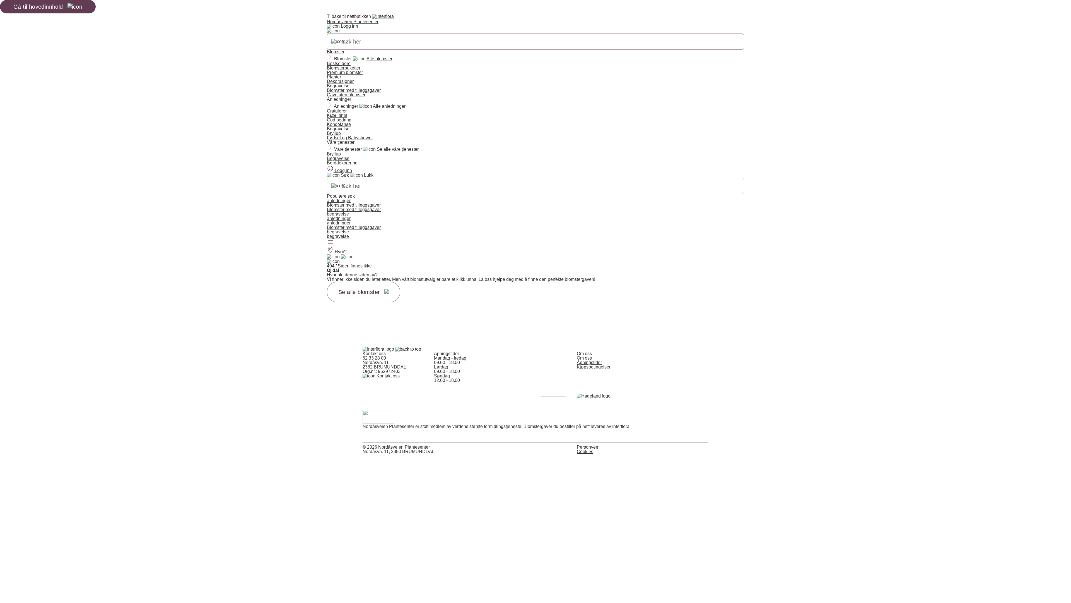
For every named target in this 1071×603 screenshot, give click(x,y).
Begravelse (338, 85)
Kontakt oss (387, 376)
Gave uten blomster (346, 94)
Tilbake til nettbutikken (349, 16)
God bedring (339, 120)
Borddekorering (342, 163)
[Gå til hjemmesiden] (379, 349)
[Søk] (337, 41)
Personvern (588, 447)
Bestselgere (339, 63)
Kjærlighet (337, 115)
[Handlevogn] (333, 256)
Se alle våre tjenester (398, 149)
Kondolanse (339, 124)
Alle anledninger (389, 106)
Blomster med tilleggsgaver (354, 90)
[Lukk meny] (333, 31)
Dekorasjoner (340, 81)
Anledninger (339, 99)
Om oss (584, 358)
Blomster (335, 51)
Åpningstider (589, 362)
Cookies (585, 451)
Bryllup (334, 133)
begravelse (338, 214)
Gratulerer (337, 111)
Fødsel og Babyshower (350, 137)
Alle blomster (379, 58)
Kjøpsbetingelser (594, 367)
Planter (334, 77)
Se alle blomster (359, 292)
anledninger (339, 200)
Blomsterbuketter (343, 68)
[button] (408, 349)
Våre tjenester (340, 142)
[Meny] (330, 243)
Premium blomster (345, 72)
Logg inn (349, 26)
